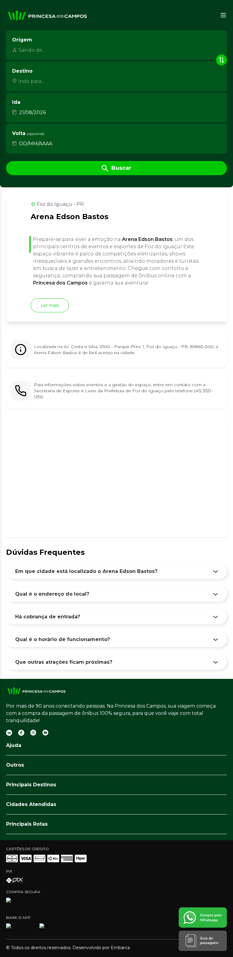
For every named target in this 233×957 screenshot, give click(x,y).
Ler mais (50, 305)
